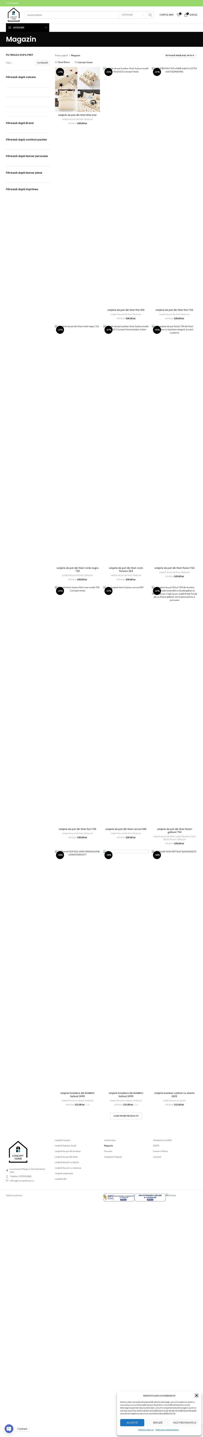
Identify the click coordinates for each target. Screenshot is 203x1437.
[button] (196, 1395)
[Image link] (18, 1151)
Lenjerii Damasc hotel (65, 1145)
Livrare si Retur (160, 1151)
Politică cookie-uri (146, 1430)
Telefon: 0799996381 (21, 1176)
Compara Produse (113, 1156)
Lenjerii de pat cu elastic (73, 1100)
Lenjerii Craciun (62, 1140)
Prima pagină (61, 55)
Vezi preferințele (184, 1422)
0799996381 (12, 3)
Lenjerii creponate (64, 1173)
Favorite (108, 1151)
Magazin (108, 1145)
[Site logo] (13, 14)
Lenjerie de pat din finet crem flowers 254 (126, 569)
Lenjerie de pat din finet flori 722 (174, 310)
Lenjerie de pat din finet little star (77, 115)
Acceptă (132, 1422)
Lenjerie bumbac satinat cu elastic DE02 (174, 1094)
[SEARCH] (150, 15)
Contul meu (110, 1140)
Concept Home (85, 62)
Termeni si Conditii (162, 1140)
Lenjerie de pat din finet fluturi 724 (174, 568)
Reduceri (88, 119)
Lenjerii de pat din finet (72, 119)
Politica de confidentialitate (167, 1430)
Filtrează (42, 63)
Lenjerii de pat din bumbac (68, 1151)
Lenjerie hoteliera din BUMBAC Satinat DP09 (126, 1094)
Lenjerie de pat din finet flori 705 (77, 829)
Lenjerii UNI (61, 1179)
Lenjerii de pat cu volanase (68, 1167)
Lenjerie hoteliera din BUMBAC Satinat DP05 (77, 1094)
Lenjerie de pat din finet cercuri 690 (126, 829)
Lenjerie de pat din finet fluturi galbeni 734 (174, 831)
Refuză (157, 1422)
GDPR (156, 1145)
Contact (157, 1156)
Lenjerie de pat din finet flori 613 (126, 310)
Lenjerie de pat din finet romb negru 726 (78, 569)
